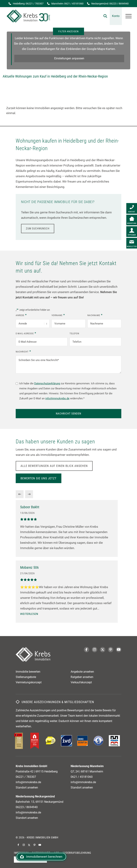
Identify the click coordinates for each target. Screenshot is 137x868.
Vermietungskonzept (29, 682)
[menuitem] (103, 16)
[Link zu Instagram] (23, 844)
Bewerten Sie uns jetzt (39, 478)
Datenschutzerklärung (47, 383)
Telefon (74, 333)
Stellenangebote (26, 677)
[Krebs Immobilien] (28, 16)
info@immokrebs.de (57, 398)
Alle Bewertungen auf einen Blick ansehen (54, 466)
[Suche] (103, 16)
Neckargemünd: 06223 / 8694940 (110, 3)
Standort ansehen (27, 787)
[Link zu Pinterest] (34, 844)
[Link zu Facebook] (18, 844)
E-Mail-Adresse (26, 333)
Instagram (94, 649)
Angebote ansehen (82, 671)
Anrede (21, 315)
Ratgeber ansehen (82, 677)
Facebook (86, 649)
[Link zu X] (29, 844)
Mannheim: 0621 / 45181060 (67, 3)
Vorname (58, 315)
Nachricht (23, 351)
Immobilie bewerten (28, 671)
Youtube (118, 649)
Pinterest (110, 649)
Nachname (94, 315)
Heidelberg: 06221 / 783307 (28, 3)
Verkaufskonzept (81, 682)
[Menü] (127, 16)
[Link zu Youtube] (39, 844)
